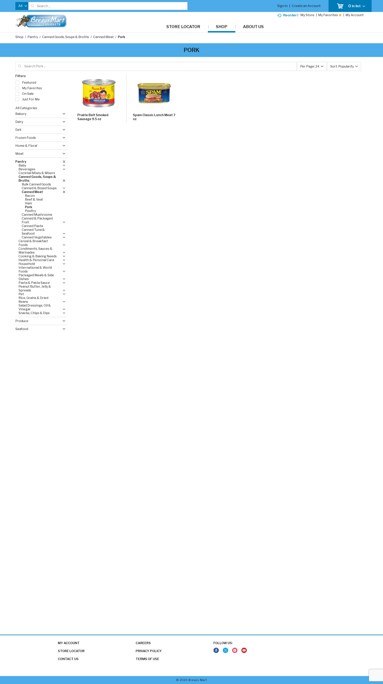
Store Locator (71, 651)
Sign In (282, 6)
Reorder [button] (290, 15)
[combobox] (21, 6)
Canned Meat (103, 37)
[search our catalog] (32, 6)
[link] (216, 650)
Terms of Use (147, 659)
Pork (121, 37)
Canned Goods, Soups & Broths (65, 37)
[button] (63, 114)
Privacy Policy (149, 651)
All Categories (26, 108)
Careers (143, 643)
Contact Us (68, 659)
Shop (19, 37)
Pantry (33, 37)
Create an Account (306, 6)
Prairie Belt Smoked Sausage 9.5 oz (92, 117)
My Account (69, 643)
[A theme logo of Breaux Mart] (41, 23)
